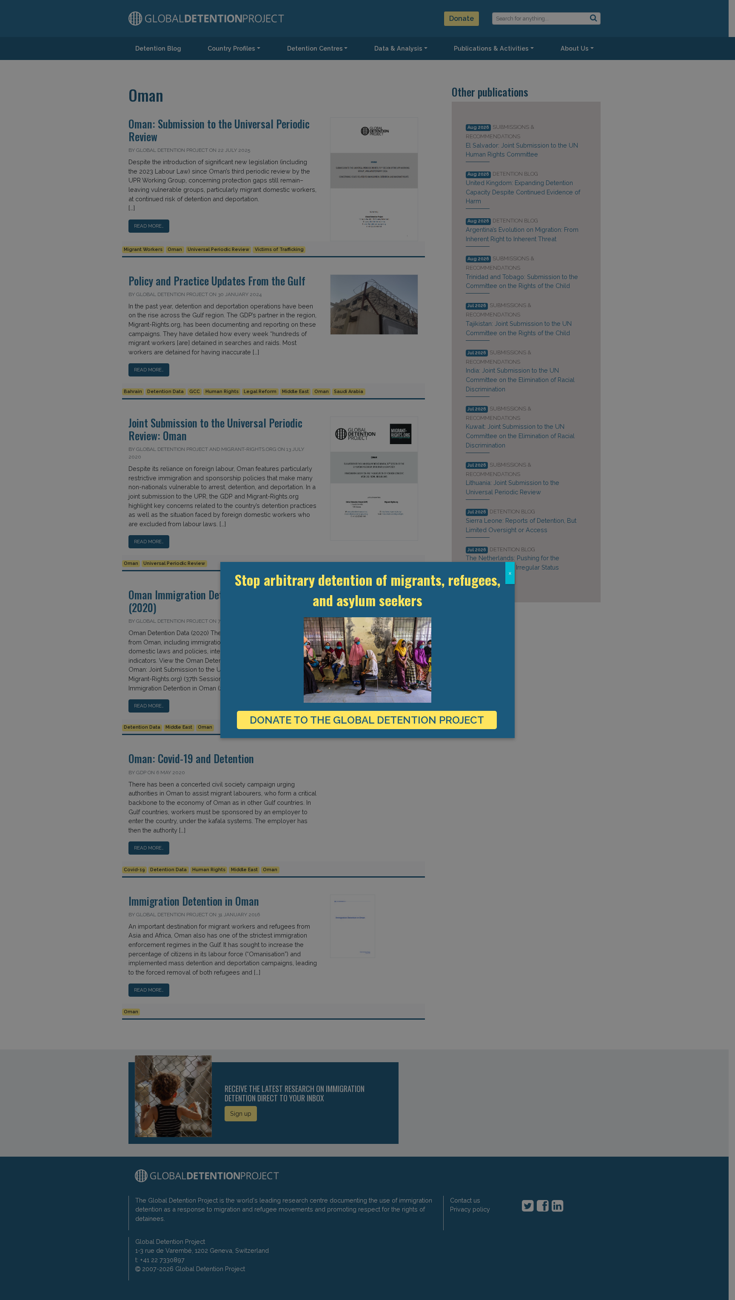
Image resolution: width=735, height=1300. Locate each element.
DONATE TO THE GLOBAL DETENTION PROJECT (367, 720)
